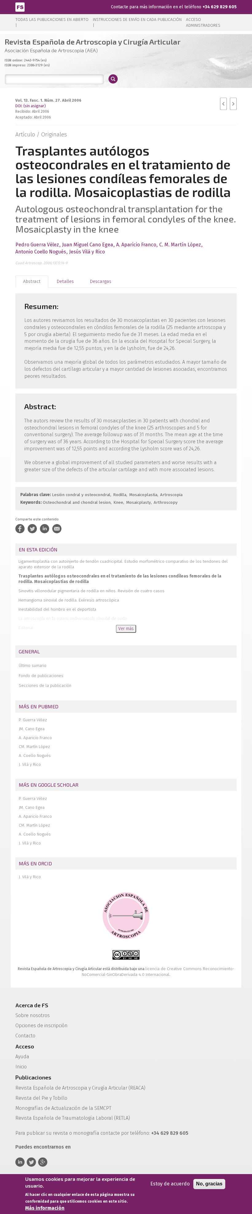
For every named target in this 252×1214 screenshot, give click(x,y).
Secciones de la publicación (45, 685)
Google (42, 1162)
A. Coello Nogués (35, 755)
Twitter (31, 1162)
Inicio (21, 1067)
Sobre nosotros (32, 1015)
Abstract (32, 281)
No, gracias (209, 1183)
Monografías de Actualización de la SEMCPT (63, 1108)
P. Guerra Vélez (33, 720)
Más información (45, 1208)
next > (233, 104)
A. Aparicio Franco (35, 737)
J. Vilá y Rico (30, 764)
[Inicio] (20, 7)
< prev (223, 104)
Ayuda (22, 1056)
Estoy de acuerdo (170, 1184)
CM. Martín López (34, 746)
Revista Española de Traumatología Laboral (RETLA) (72, 1118)
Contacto (25, 1036)
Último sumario (32, 665)
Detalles (65, 281)
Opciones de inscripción (41, 1025)
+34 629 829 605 (220, 7)
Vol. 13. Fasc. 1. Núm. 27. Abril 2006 (48, 100)
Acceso (24, 1046)
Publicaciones (33, 1077)
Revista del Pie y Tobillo (41, 1098)
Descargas (100, 281)
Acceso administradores (203, 22)
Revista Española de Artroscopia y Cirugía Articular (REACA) (80, 1088)
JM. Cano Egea (32, 728)
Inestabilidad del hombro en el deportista (57, 609)
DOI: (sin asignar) (30, 106)
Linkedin (20, 1162)
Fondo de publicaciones (41, 675)
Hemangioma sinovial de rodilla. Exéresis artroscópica (68, 600)
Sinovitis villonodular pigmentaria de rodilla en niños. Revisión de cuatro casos (91, 590)
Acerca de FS (31, 1005)
